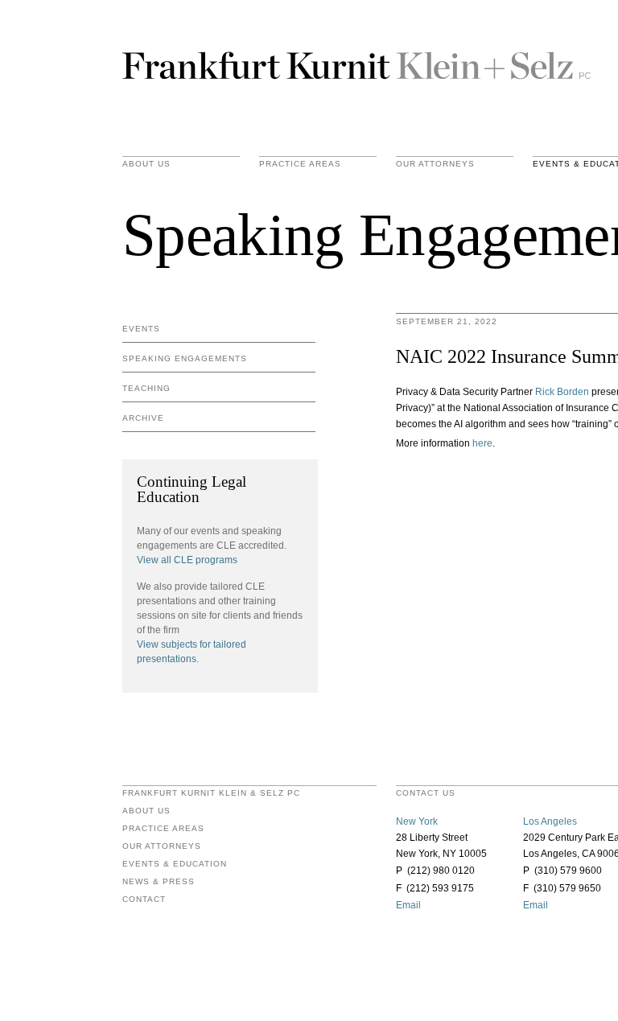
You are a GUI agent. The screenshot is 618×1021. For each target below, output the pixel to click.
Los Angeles (550, 821)
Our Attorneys (435, 164)
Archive (143, 418)
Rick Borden (562, 391)
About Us (146, 164)
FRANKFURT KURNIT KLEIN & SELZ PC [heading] (211, 793)
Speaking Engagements (184, 358)
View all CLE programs (187, 560)
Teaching (146, 388)
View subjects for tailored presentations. (191, 652)
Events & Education (174, 864)
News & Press (158, 882)
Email (408, 905)
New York (417, 821)
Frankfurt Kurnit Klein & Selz (356, 64)
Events (141, 328)
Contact (144, 899)
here (482, 443)
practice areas (300, 164)
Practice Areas (163, 829)
